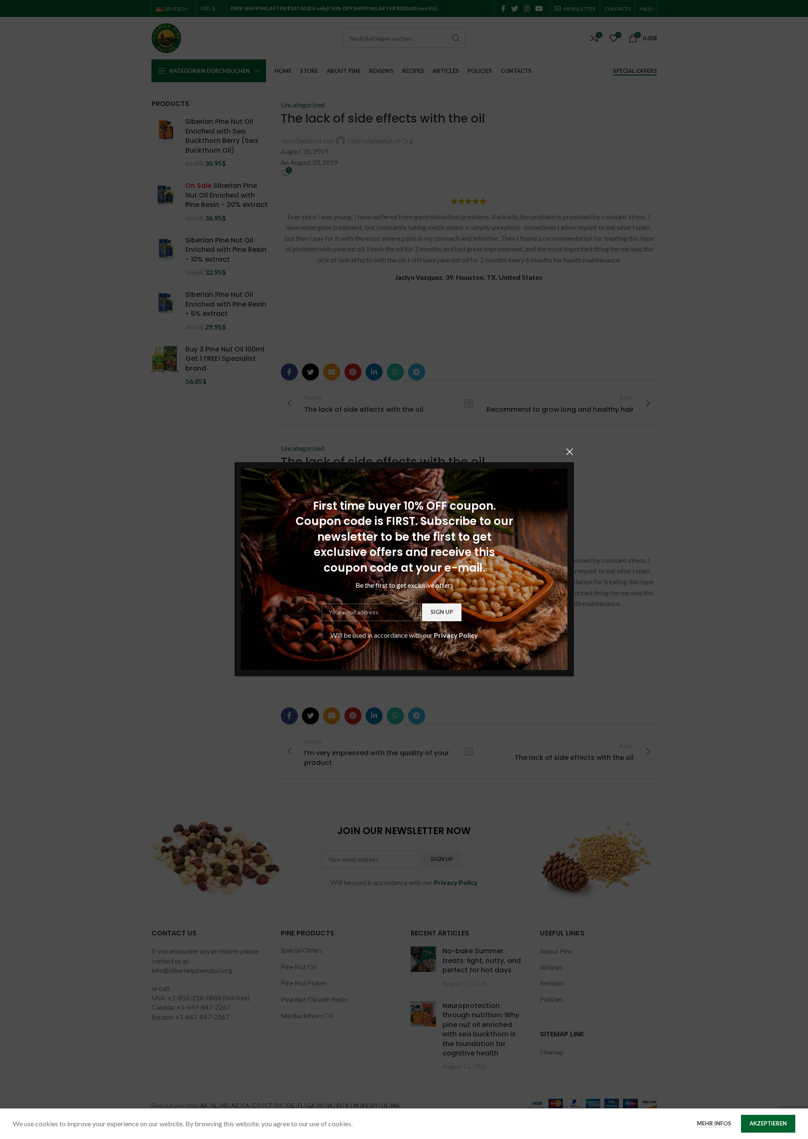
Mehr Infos (715, 1123)
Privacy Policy (456, 635)
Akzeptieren (768, 1123)
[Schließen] (569, 451)
